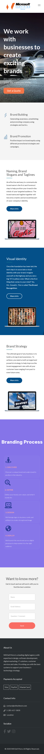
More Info (14, 209)
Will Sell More (17, 749)
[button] (14, 91)
